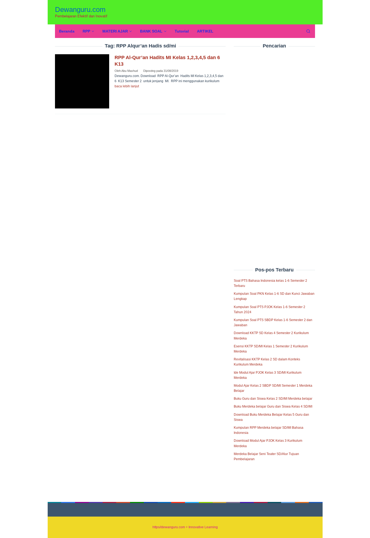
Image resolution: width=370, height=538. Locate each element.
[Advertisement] (274, 146)
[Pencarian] (308, 31)
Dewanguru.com (80, 9)
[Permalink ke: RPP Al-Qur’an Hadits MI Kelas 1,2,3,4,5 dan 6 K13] (82, 81)
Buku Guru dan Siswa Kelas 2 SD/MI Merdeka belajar (273, 399)
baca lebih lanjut (127, 86)
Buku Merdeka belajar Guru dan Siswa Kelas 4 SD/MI (273, 406)
